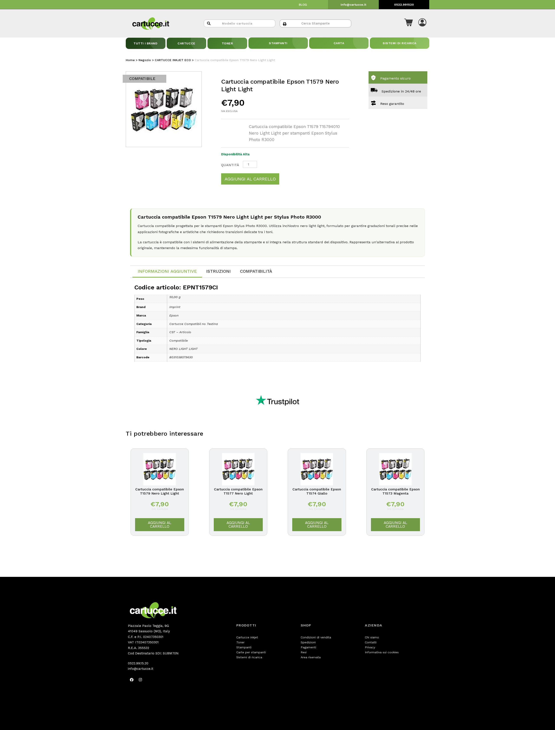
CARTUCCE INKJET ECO (173, 60)
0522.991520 (404, 4)
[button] (408, 23)
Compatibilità (256, 271)
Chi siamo (372, 637)
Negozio (145, 60)
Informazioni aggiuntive (167, 271)
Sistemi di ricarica (249, 657)
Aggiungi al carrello (250, 179)
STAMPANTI (278, 43)
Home (130, 60)
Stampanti (243, 647)
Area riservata (311, 657)
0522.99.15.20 (138, 663)
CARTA (339, 43)
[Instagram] (140, 679)
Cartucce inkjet (247, 637)
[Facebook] (131, 679)
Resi (304, 652)
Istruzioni (218, 271)
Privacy (370, 647)
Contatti (371, 642)
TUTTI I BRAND (145, 43)
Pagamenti (308, 647)
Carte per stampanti (251, 652)
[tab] (167, 271)
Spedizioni (308, 642)
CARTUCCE (186, 43)
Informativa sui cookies (382, 652)
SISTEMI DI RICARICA (399, 43)
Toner (240, 642)
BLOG (303, 4)
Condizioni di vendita (316, 637)
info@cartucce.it (353, 4)
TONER (227, 43)
